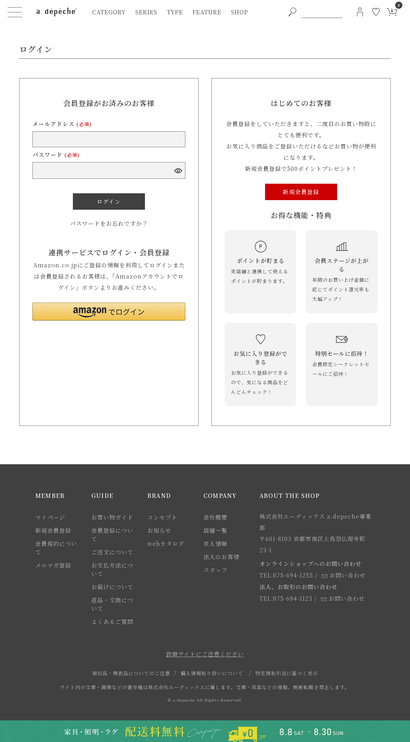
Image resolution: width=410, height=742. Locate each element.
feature (207, 12)
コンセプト (162, 517)
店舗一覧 (215, 530)
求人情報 (215, 543)
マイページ (50, 517)
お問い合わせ (348, 575)
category (109, 12)
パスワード (56, 154)
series (146, 12)
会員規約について (56, 547)
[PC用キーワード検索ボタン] (292, 12)
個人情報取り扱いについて (212, 673)
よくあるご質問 (112, 622)
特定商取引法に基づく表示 (286, 673)
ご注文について (112, 552)
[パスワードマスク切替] (178, 170)
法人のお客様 (221, 557)
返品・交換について (112, 604)
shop (239, 12)
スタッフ (215, 570)
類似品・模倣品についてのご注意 (131, 673)
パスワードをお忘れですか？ (109, 223)
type (175, 12)
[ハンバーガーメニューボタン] (15, 12)
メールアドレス (62, 124)
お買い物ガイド (112, 517)
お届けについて (112, 587)
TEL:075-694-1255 (286, 575)
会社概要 (215, 517)
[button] (108, 312)
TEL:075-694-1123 (285, 598)
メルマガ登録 (53, 565)
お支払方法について (112, 569)
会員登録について (112, 534)
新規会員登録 (53, 530)
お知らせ (159, 530)
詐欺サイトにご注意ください (205, 654)
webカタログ (165, 543)
